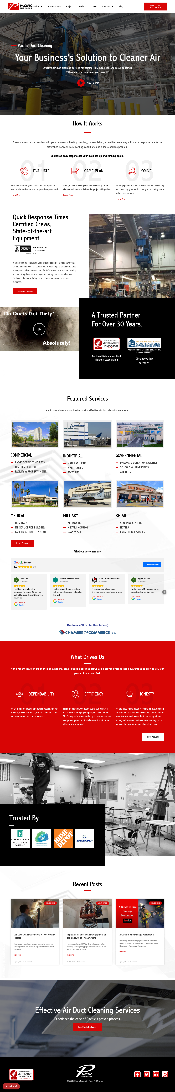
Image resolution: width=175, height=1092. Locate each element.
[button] (39, 329)
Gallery (82, 6)
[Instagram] (165, 1074)
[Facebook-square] (137, 1074)
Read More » (18, 955)
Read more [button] (18, 598)
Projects (70, 6)
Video (93, 6)
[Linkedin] (156, 1074)
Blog (121, 6)
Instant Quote (54, 6)
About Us (106, 6)
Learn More (16, 195)
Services (36, 6)
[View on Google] (16, 580)
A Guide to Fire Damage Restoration (137, 934)
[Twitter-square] (147, 1074)
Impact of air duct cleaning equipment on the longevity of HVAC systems (86, 936)
